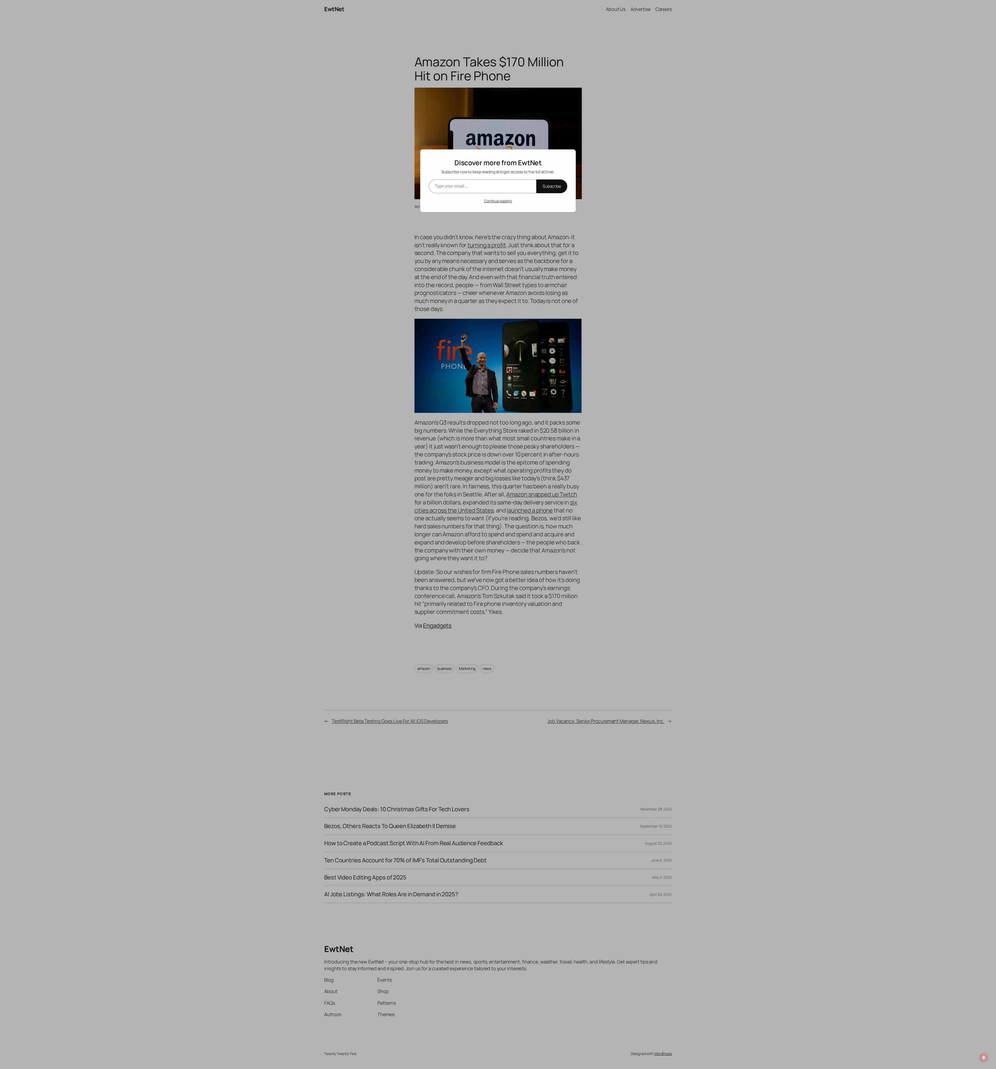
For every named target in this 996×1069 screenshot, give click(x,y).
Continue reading (498, 200)
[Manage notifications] (984, 1057)
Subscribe (552, 186)
